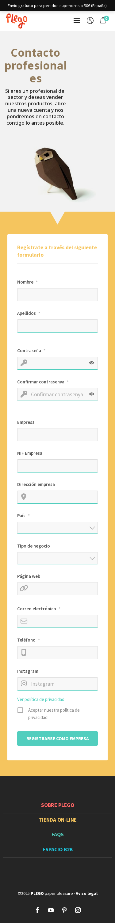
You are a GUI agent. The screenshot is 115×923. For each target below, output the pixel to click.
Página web (28, 576)
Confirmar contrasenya (43, 382)
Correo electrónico (38, 609)
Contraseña (31, 350)
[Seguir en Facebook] (37, 910)
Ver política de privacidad (40, 699)
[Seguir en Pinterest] (64, 910)
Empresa (26, 422)
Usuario (90, 21)
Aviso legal (87, 893)
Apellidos (28, 313)
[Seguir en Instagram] (77, 910)
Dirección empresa (36, 484)
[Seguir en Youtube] (50, 910)
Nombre (27, 282)
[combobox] (57, 528)
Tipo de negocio (33, 546)
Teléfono (28, 640)
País (23, 515)
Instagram (27, 671)
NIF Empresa (29, 453)
